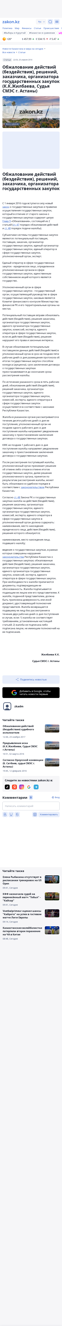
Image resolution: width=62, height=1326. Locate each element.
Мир (17, 28)
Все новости (8, 52)
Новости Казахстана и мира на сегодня (22, 48)
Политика (7, 28)
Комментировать (49, 814)
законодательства (13, 557)
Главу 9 (6, 221)
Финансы (26, 28)
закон (5, 206)
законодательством (32, 487)
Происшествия (51, 28)
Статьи (37, 28)
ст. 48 (8, 228)
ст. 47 (16, 224)
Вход (57, 797)
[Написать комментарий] (31, 806)
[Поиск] (50, 21)
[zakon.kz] (11, 21)
